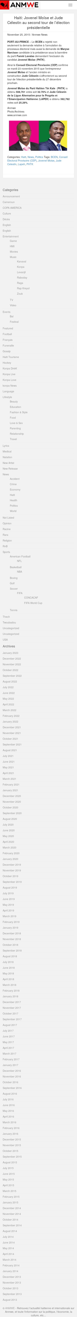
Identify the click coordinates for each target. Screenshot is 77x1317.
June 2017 (9, 1036)
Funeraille (8, 345)
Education (15, 407)
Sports (6, 552)
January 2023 (10, 653)
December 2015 (12, 1139)
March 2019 (9, 916)
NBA (19, 571)
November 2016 (12, 1076)
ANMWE (10, 1308)
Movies (14, 251)
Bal (11, 316)
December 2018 (12, 933)
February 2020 (11, 853)
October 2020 (10, 807)
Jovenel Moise (46, 160)
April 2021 (8, 773)
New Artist (8, 463)
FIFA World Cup (33, 603)
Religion (7, 540)
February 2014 (11, 1265)
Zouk (20, 293)
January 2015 (10, 1202)
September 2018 (12, 950)
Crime (13, 484)
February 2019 (11, 922)
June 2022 (9, 693)
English (7, 225)
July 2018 (8, 962)
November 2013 (12, 1282)
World (13, 511)
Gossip (7, 351)
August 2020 (10, 819)
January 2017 (10, 1065)
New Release (10, 468)
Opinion (7, 523)
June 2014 (9, 1242)
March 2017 (9, 1053)
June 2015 (9, 1173)
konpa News (10, 385)
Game (13, 241)
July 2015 (8, 1168)
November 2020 (12, 801)
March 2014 (9, 1259)
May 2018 (8, 973)
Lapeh (21, 164)
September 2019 (12, 882)
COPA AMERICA (12, 207)
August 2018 (10, 956)
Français (8, 340)
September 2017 (12, 1019)
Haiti (23, 157)
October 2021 (10, 738)
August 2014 (10, 1231)
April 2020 (8, 841)
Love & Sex (16, 423)
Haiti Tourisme (11, 357)
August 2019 (10, 887)
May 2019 (8, 904)
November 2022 (12, 664)
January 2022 (10, 721)
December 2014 (12, 1208)
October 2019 (10, 876)
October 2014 (10, 1219)
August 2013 (10, 1299)
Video (13, 305)
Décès (6, 219)
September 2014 (12, 1225)
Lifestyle (7, 397)
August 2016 (10, 1093)
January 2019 (10, 927)
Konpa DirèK (10, 368)
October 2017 (10, 1013)
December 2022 (12, 658)
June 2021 (9, 761)
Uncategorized (11, 628)
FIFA (19, 593)
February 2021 (11, 784)
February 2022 (11, 716)
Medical (7, 451)
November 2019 (12, 870)
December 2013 (12, 1277)
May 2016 (8, 1111)
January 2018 (10, 996)
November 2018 (12, 939)
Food (13, 417)
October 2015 (10, 1151)
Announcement (11, 196)
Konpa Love (9, 380)
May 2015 (8, 1179)
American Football (20, 556)
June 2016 (9, 1105)
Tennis (13, 610)
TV (11, 300)
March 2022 (9, 710)
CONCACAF (31, 597)
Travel (13, 439)
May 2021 (8, 767)
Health (13, 500)
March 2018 (9, 985)
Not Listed (8, 517)
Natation (7, 457)
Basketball (15, 567)
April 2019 (8, 910)
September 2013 (12, 1294)
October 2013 (10, 1288)
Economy (15, 489)
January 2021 (10, 790)
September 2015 (12, 1156)
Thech (6, 616)
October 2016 (10, 1082)
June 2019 (9, 899)
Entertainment (11, 236)
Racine (7, 529)
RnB (5, 546)
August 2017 (10, 1025)
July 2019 (8, 893)
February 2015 (11, 1196)
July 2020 (8, 824)
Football (7, 334)
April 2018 (8, 979)
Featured (8, 328)
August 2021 (10, 750)
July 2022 (8, 687)
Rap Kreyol (23, 288)
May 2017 (8, 1042)
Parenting (15, 428)
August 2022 (10, 681)
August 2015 (10, 1162)
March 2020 (9, 847)
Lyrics (6, 445)
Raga (20, 283)
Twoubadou (9, 622)
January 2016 (10, 1133)
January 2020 (10, 859)
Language (8, 391)
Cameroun (9, 202)
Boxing (14, 578)
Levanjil (21, 272)
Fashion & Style (19, 412)
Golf (12, 583)
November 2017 (12, 1007)
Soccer (14, 588)
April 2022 (8, 704)
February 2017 (11, 1059)
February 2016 (11, 1128)
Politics (39, 157)
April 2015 (8, 1185)
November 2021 (12, 733)
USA (5, 639)
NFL (19, 561)
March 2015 (9, 1191)
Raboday (22, 277)
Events (6, 312)
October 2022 (10, 670)
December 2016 (12, 1070)
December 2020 (12, 796)
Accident (15, 479)
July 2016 (8, 1099)
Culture (7, 213)
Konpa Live (9, 374)
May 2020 (8, 836)
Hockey (7, 362)
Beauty (14, 401)
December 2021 (12, 727)
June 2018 (9, 967)
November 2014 (12, 1214)
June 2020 (9, 830)
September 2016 (12, 1088)
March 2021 (9, 779)
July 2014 (8, 1236)
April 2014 (8, 1254)
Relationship (17, 433)
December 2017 (12, 1002)
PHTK (30, 164)
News (31, 157)
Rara (5, 534)
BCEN (54, 157)
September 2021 (12, 744)
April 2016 (8, 1116)
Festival (14, 321)
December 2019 (12, 864)
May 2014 (8, 1248)
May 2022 (8, 698)
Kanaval (21, 261)
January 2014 (10, 1271)
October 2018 (10, 945)
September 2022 (12, 675)
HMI (12, 246)
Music (13, 257)
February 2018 (11, 990)
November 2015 (12, 1145)
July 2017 (8, 1030)
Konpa (20, 267)
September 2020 (12, 813)
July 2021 (8, 756)
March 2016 (9, 1122)
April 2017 (8, 1048)
